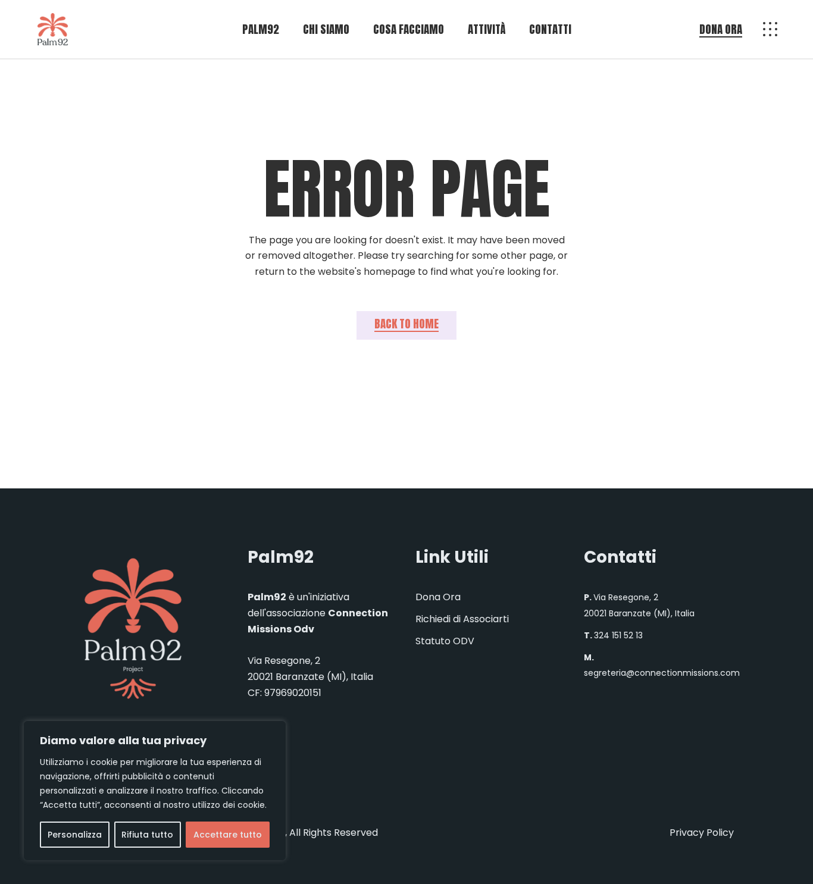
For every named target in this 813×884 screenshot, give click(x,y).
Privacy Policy (702, 832)
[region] (155, 790)
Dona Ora (438, 597)
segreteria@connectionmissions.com (662, 673)
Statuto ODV (444, 641)
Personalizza (75, 835)
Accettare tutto (227, 835)
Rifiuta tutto (147, 835)
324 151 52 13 (618, 635)
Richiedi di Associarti (462, 619)
